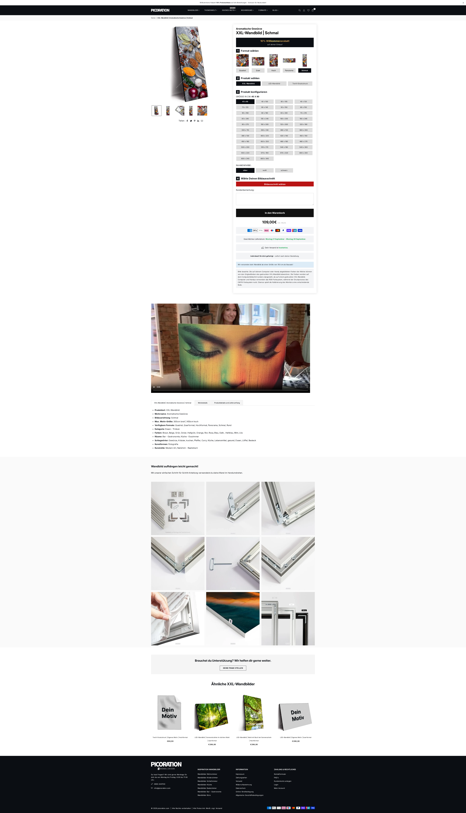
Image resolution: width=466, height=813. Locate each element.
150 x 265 (303, 119)
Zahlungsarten (241, 778)
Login (276, 785)
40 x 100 (264, 101)
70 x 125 (245, 107)
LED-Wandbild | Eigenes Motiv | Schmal (170, 737)
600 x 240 (245, 158)
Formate (262, 10)
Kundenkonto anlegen (282, 781)
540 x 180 (284, 147)
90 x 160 (245, 113)
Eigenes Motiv (228, 9)
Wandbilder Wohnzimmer (207, 774)
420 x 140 (284, 136)
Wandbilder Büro (204, 795)
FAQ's (276, 778)
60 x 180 (264, 113)
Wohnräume (246, 10)
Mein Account (279, 788)
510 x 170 (264, 147)
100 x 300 (265, 124)
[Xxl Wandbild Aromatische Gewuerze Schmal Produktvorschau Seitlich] (156, 111)
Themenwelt (210, 10)
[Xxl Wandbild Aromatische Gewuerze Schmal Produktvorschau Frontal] (168, 110)
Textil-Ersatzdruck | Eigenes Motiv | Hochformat (253, 737)
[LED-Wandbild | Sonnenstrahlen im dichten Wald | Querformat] (296, 713)
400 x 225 (265, 136)
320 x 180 (303, 124)
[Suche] (299, 10)
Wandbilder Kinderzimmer (208, 778)
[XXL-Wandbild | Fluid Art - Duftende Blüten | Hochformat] (212, 713)
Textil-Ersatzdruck (300, 83)
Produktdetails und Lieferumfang (227, 403)
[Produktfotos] (177, 508)
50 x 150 (284, 107)
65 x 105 (284, 101)
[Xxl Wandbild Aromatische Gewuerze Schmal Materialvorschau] (179, 110)
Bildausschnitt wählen (275, 184)
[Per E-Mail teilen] (202, 120)
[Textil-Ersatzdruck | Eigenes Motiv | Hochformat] (254, 713)
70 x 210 (303, 113)
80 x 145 (264, 107)
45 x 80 (245, 101)
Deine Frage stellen (233, 668)
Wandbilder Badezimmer (207, 788)
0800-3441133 (159, 784)
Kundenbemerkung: (245, 190)
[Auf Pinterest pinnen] (195, 120)
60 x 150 (303, 107)
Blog (275, 10)
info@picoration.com (162, 788)
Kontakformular (280, 774)
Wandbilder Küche (205, 785)
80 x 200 (284, 113)
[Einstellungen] (304, 10)
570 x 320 (284, 153)
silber (245, 170)
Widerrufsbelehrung (244, 785)
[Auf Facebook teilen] (187, 120)
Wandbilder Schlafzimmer (207, 781)
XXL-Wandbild (248, 83)
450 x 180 (245, 141)
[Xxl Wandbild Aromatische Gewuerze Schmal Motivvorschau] (191, 110)
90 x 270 (245, 124)
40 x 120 (303, 101)
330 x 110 (245, 130)
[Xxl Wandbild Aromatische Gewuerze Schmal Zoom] (202, 110)
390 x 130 (245, 136)
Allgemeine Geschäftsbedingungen (250, 795)
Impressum (240, 774)
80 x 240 (245, 119)
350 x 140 (265, 130)
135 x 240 (265, 119)
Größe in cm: (247, 96)
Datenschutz (241, 788)
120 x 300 (284, 124)
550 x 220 (245, 153)
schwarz (284, 170)
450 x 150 (303, 136)
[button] (313, 10)
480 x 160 (284, 141)
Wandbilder (193, 10)
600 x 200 (304, 153)
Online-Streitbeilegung (245, 792)
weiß (264, 170)
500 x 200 (245, 147)
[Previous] (154, 64)
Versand (239, 781)
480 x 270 (304, 141)
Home (153, 18)
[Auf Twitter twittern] (191, 120)
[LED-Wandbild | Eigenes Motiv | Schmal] (170, 713)
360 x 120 (284, 130)
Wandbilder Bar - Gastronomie (209, 792)
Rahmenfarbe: (243, 165)
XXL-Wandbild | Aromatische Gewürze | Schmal (172, 403)
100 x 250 (284, 119)
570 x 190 (264, 153)
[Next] (228, 64)
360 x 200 (304, 130)
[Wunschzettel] (308, 10)
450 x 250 (265, 141)
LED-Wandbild (274, 83)
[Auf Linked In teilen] (198, 120)
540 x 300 (304, 147)
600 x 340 (265, 158)
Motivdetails (202, 403)
